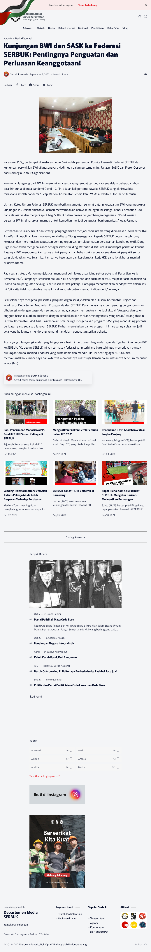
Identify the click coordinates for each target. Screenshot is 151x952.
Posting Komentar (76, 537)
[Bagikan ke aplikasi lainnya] (58, 85)
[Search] (145, 16)
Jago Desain (109, 944)
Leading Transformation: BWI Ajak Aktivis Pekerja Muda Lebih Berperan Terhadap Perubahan (25, 495)
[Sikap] (125, 28)
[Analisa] (52, 637)
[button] (139, 16)
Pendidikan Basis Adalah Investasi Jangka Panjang (123, 432)
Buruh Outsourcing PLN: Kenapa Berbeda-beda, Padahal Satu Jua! (75, 671)
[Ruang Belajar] (54, 614)
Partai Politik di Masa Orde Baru (54, 619)
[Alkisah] (41, 28)
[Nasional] (83, 28)
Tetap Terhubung (87, 5)
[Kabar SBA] (113, 28)
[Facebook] (9, 934)
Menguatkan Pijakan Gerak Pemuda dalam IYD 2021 (75, 432)
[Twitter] (34, 934)
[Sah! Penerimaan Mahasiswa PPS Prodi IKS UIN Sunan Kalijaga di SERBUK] (26, 412)
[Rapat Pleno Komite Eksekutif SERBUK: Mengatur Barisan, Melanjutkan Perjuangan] (124, 473)
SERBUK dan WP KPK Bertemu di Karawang (73, 493)
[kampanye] (61, 651)
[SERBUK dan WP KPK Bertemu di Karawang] (75, 473)
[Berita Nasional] (62, 665)
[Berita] (51, 28)
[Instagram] (22, 934)
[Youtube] (45, 934)
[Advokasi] (28, 28)
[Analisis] (62, 637)
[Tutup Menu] (146, 5)
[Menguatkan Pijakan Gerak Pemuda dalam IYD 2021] (75, 412)
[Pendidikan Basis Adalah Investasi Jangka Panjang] (124, 412)
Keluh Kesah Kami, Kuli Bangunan (55, 657)
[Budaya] (51, 651)
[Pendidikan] (97, 28)
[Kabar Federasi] (66, 28)
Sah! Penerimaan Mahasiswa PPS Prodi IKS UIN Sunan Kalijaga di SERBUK (24, 434)
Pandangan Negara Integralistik (54, 643)
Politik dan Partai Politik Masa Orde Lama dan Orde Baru (69, 685)
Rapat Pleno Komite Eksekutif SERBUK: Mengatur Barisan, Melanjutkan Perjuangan (120, 495)
